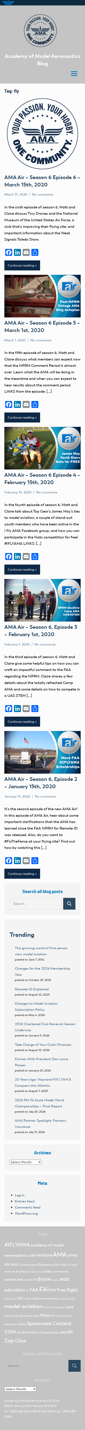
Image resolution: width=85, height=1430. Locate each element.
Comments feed (27, 1207)
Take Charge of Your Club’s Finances (43, 1045)
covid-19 (30, 1280)
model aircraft (67, 1298)
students (23, 1332)
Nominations (65, 1315)
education (14, 1290)
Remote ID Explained (32, 989)
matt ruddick (32, 1298)
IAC (20, 1298)
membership (50, 1298)
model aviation (23, 1306)
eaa (64, 1279)
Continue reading (21, 265)
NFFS (53, 1315)
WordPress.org (26, 1213)
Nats (45, 1315)
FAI (44, 1289)
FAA (34, 1290)
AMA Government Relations (32, 1265)
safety (21, 1324)
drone (44, 1279)
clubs (47, 1271)
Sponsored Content (49, 1323)
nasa (69, 1307)
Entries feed (24, 1201)
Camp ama (36, 1271)
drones (55, 1280)
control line (13, 1279)
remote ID (10, 1324)
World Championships (45, 1332)
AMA (59, 1254)
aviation (9, 1271)
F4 (27, 1290)
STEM (10, 1331)
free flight (67, 1290)
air (28, 1255)
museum (59, 1307)
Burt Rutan (22, 1271)
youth (66, 1332)
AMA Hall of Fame (65, 1264)
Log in (19, 1195)
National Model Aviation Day (21, 1315)
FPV (52, 1290)
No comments (42, 194)
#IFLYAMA (17, 1245)
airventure (41, 1255)
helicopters (10, 1298)
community (60, 1271)
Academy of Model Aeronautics (26, 1401)
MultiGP (48, 1307)
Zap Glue (15, 1341)
